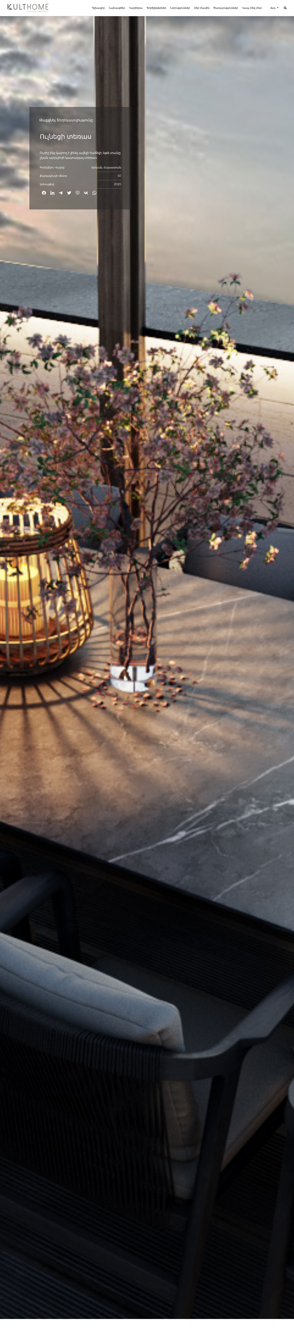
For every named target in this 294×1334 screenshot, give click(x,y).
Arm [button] (273, 8)
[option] (147, 659)
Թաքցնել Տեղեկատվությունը (66, 120)
